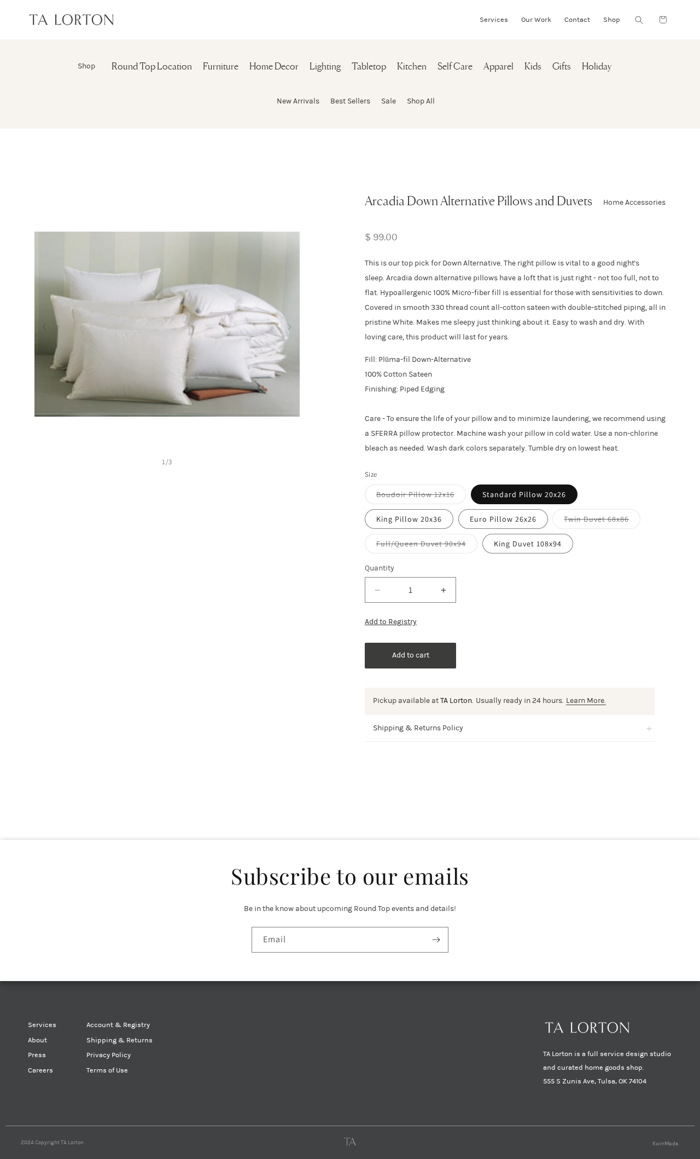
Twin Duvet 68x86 (602, 521)
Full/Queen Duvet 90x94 (426, 545)
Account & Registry (118, 1025)
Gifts (561, 67)
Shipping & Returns (119, 1040)
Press (37, 1055)
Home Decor (274, 67)
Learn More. (586, 700)
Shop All (421, 101)
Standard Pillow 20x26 (524, 494)
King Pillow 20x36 (409, 519)
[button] (639, 20)
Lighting (325, 67)
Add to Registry (391, 622)
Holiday (596, 67)
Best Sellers (350, 101)
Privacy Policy (108, 1055)
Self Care (455, 67)
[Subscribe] (436, 940)
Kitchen (412, 67)
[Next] (289, 324)
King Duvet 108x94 (528, 544)
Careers (40, 1070)
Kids (532, 67)
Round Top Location (152, 67)
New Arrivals (298, 101)
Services (42, 1025)
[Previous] (44, 324)
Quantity (379, 568)
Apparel (498, 67)
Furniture (220, 67)
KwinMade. (665, 1143)
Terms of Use (107, 1070)
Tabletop (369, 67)
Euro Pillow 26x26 (503, 519)
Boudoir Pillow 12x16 (421, 496)
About (37, 1040)
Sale (388, 101)
